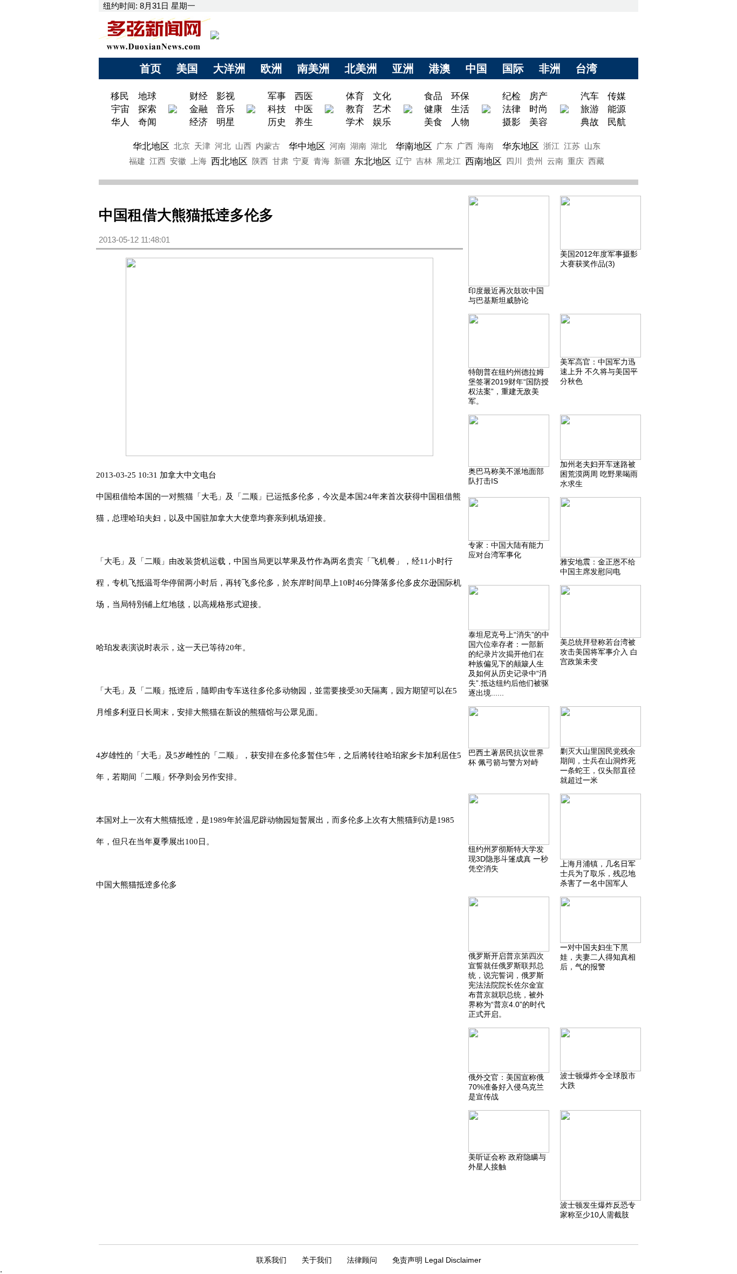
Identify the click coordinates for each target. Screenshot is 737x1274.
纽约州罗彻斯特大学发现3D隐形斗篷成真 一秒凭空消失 (508, 859)
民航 (617, 121)
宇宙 (120, 109)
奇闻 (147, 121)
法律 (511, 109)
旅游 (590, 109)
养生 (304, 121)
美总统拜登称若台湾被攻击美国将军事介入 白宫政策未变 (599, 652)
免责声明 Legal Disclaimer (436, 1260)
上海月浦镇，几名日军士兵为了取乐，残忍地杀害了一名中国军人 (598, 873)
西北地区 (229, 161)
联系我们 (271, 1260)
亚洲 (403, 68)
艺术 (382, 109)
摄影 (511, 121)
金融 (198, 109)
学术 (355, 121)
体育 (355, 96)
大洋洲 (229, 68)
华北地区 (151, 146)
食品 (433, 96)
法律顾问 (362, 1260)
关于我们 (317, 1260)
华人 (120, 121)
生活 (460, 109)
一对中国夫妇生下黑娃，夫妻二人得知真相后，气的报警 (598, 957)
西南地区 (483, 161)
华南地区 (413, 146)
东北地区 (372, 161)
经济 (198, 121)
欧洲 (271, 68)
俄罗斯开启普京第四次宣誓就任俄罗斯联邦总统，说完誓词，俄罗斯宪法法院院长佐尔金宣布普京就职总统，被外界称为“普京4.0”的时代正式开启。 (506, 985)
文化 (382, 96)
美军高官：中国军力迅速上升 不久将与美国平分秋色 (599, 371)
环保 (460, 96)
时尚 (538, 109)
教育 (355, 109)
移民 (121, 96)
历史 (277, 121)
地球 (147, 96)
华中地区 (307, 146)
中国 (476, 68)
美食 (433, 121)
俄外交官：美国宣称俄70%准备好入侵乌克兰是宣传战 (506, 1087)
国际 (513, 68)
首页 (150, 68)
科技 (277, 109)
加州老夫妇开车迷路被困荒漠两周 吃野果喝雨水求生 (599, 474)
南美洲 (313, 68)
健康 (433, 109)
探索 (147, 109)
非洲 (550, 68)
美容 (538, 121)
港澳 (440, 68)
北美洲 (361, 68)
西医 (304, 96)
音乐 (225, 109)
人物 (460, 121)
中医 (304, 109)
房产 (538, 96)
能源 (617, 109)
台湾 (586, 68)
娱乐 (382, 121)
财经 (198, 96)
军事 (277, 96)
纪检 (511, 96)
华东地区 (520, 146)
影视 (225, 96)
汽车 (590, 96)
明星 (225, 121)
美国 (187, 68)
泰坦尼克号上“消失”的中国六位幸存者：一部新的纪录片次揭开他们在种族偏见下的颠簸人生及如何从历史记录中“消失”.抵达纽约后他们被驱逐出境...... (508, 663)
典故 (590, 121)
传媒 (617, 96)
